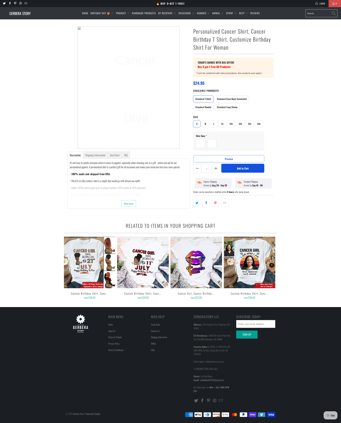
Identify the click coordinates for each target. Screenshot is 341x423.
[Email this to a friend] (225, 203)
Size (195, 117)
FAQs (153, 350)
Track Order (155, 324)
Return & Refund (114, 337)
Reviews (255, 13)
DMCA (153, 343)
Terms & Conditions (116, 350)
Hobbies (202, 13)
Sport (230, 13)
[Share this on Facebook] (206, 203)
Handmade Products (144, 13)
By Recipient (165, 13)
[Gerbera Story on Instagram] (20, 3)
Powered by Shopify (92, 414)
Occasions (185, 13)
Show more (128, 203)
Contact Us (155, 331)
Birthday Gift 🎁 (101, 13)
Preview (229, 159)
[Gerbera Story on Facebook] (9, 3)
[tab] (75, 155)
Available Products (206, 90)
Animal (216, 13)
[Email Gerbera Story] (25, 3)
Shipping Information (159, 337)
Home (85, 13)
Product (121, 13)
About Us (111, 331)
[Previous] (69, 268)
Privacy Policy (114, 343)
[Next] (272, 268)
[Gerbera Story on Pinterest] (15, 3)
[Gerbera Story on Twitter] (4, 3)
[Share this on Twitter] (197, 203)
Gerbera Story (78, 414)
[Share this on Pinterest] (215, 203)
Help (242, 13)
